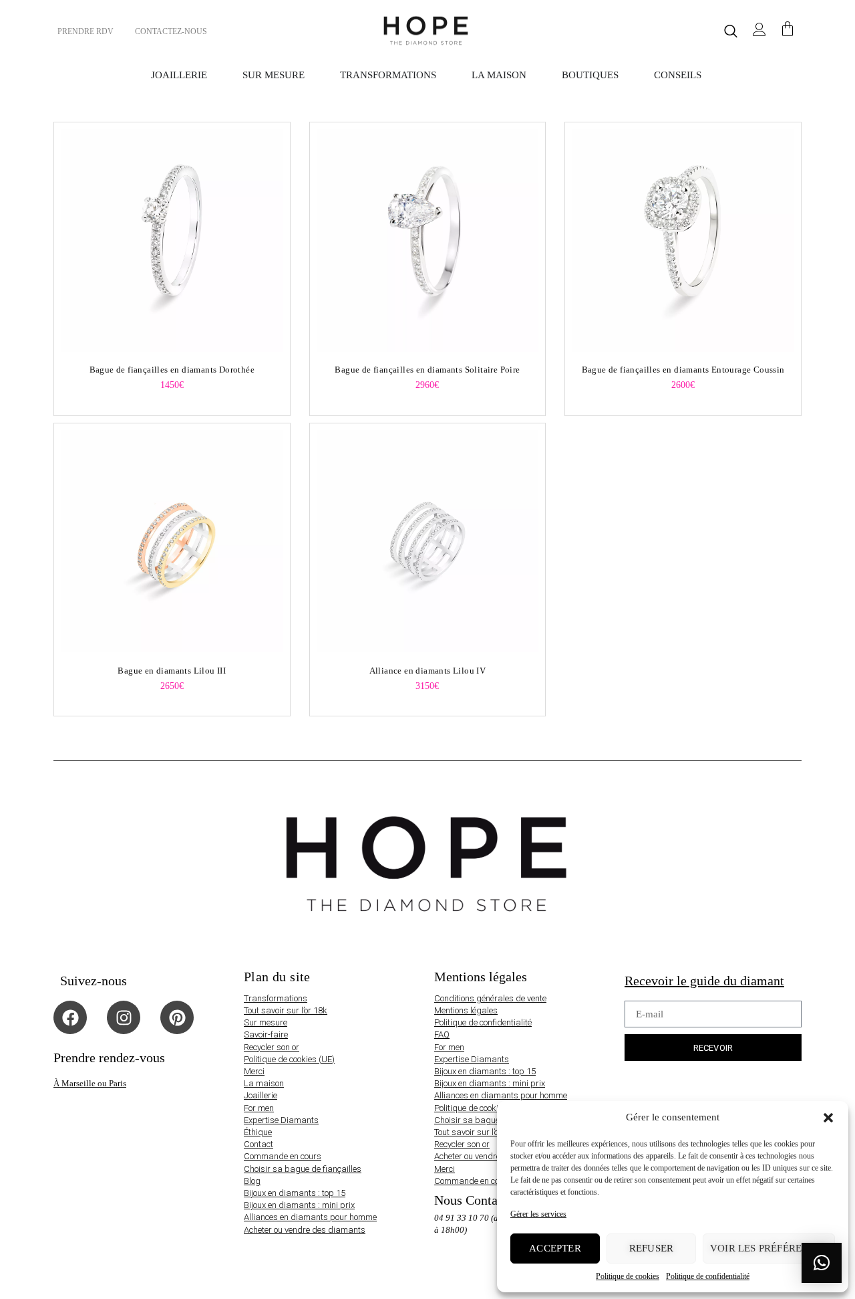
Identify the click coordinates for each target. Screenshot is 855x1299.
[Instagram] (123, 1017)
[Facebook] (70, 1017)
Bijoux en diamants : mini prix (299, 1205)
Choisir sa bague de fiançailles (302, 1169)
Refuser (651, 1248)
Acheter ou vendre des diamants (304, 1230)
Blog (252, 1181)
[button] (828, 1117)
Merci (254, 1071)
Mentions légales (466, 1010)
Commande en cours (282, 1156)
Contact (258, 1144)
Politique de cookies (627, 1276)
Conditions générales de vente (490, 998)
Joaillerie (260, 1095)
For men (259, 1108)
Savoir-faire (266, 1034)
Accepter (555, 1248)
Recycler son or (271, 1047)
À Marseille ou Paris (89, 1083)
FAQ (442, 1034)
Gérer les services (538, 1214)
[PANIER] (788, 30)
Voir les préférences (769, 1248)
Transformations (275, 998)
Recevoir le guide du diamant (704, 980)
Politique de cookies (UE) (289, 1059)
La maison (264, 1083)
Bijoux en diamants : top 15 (294, 1193)
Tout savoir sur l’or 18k (285, 1010)
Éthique (258, 1132)
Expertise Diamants (281, 1120)
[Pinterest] (177, 1017)
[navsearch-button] (730, 31)
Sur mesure (265, 1022)
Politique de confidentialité (707, 1276)
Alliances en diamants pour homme (310, 1217)
